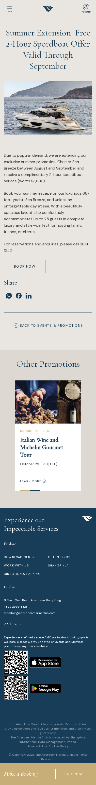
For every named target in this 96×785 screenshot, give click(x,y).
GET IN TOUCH (60, 557)
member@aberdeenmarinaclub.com (29, 613)
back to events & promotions (51, 325)
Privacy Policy (37, 746)
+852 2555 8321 (15, 607)
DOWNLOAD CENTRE (20, 557)
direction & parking (22, 574)
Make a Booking (21, 773)
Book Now (24, 266)
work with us (16, 565)
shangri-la (58, 565)
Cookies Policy (58, 746)
